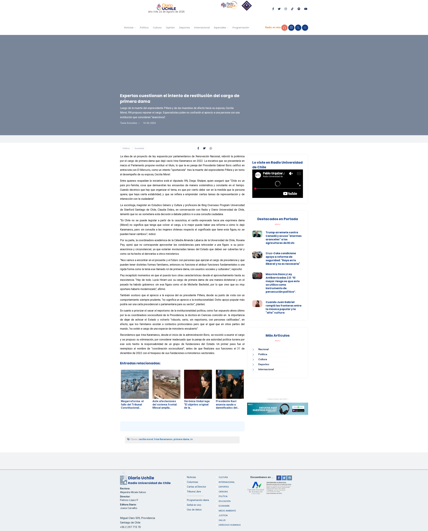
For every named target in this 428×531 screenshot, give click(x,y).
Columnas (192, 482)
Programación (241, 27)
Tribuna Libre (194, 491)
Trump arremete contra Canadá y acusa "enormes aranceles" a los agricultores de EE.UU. (284, 238)
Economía (224, 506)
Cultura (157, 27)
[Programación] (291, 28)
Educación (225, 501)
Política (144, 27)
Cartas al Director (196, 486)
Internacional (202, 27)
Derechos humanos (230, 525)
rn (191, 439)
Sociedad (139, 148)
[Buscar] (298, 28)
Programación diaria (198, 500)
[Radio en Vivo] (284, 28)
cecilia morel (146, 439)
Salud (222, 520)
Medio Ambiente (227, 510)
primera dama (181, 439)
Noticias (128, 27)
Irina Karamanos (163, 439)
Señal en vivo (194, 504)
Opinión (170, 27)
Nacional (263, 349)
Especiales (220, 27)
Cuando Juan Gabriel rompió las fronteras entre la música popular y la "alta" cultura (283, 307)
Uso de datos (194, 509)
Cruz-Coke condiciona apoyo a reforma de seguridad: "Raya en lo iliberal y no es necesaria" (283, 259)
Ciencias (223, 491)
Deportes (184, 27)
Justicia (223, 515)
